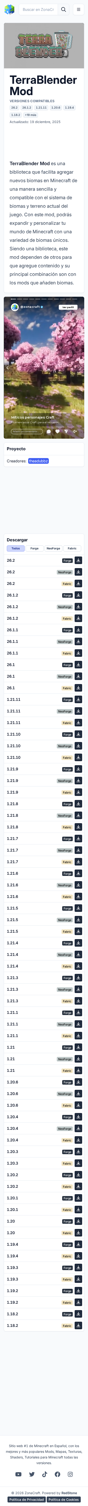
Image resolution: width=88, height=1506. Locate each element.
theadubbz (38, 461)
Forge (34, 548)
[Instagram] (70, 1474)
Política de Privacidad (26, 1499)
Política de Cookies (64, 1499)
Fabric (72, 548)
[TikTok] (44, 1474)
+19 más (30, 115)
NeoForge (53, 548)
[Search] (63, 9)
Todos (15, 548)
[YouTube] (18, 1474)
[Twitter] (32, 1474)
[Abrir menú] (78, 9)
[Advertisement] (44, 142)
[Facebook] (57, 1474)
